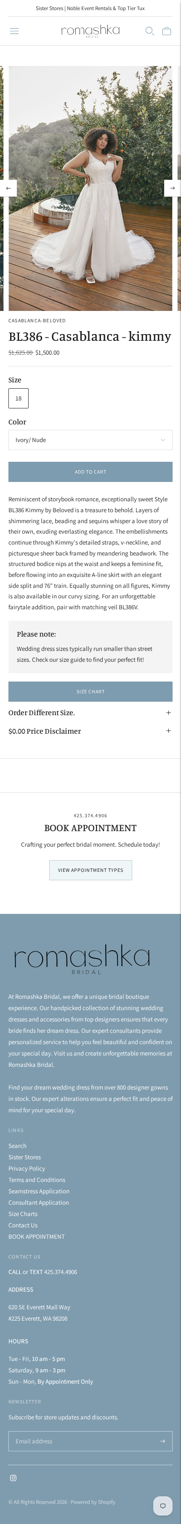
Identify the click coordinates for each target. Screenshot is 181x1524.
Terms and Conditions (36, 1180)
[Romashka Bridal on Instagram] (13, 1479)
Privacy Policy (26, 1168)
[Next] (172, 188)
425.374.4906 (90, 815)
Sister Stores (24, 1157)
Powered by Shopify (93, 1502)
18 (18, 398)
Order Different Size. (41, 712)
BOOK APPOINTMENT (36, 1236)
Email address (32, 1431)
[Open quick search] (150, 31)
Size (14, 379)
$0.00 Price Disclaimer (44, 730)
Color (17, 421)
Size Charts (22, 1214)
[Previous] (8, 188)
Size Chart (91, 691)
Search (17, 1146)
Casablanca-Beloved (37, 320)
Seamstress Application (38, 1191)
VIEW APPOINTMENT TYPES (90, 870)
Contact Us (22, 1225)
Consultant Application (38, 1202)
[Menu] (14, 31)
